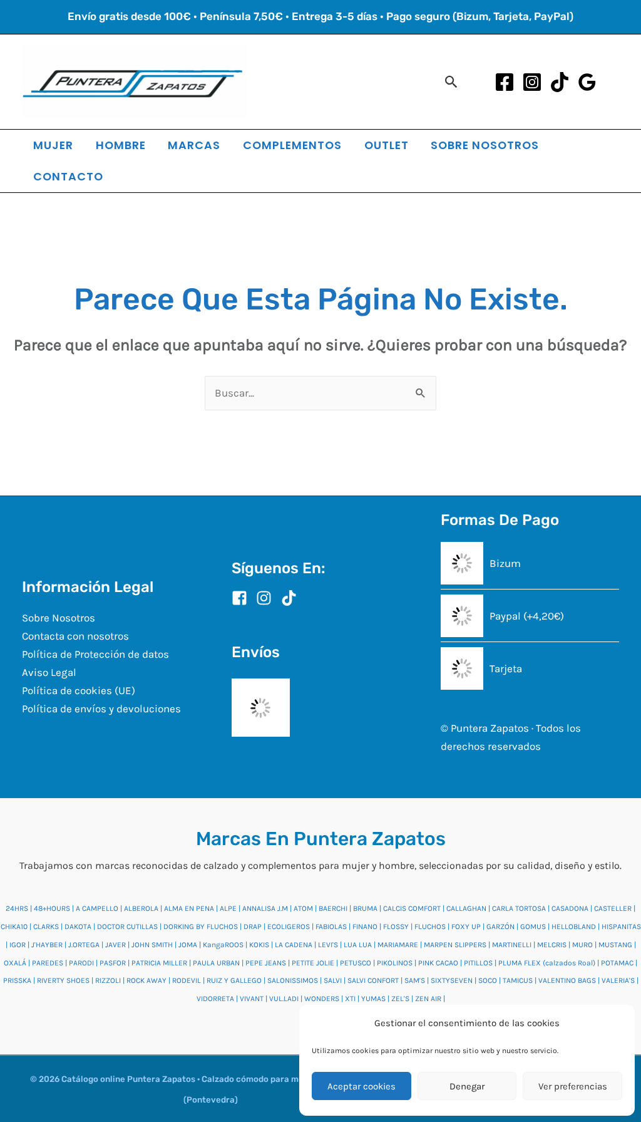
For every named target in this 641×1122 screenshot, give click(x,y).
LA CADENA (293, 944)
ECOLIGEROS (288, 926)
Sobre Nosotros (58, 617)
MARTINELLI (511, 944)
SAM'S (414, 980)
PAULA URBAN (216, 962)
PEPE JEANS (265, 962)
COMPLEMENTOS (292, 145)
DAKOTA (77, 926)
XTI (350, 998)
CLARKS (46, 926)
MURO (582, 944)
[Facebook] (505, 82)
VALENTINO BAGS (567, 980)
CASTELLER (613, 908)
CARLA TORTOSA (519, 908)
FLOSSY (396, 926)
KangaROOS (223, 944)
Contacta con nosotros (75, 636)
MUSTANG (615, 944)
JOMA (187, 944)
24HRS (17, 908)
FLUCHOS (430, 926)
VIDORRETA (215, 998)
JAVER (115, 944)
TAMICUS (518, 980)
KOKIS (259, 944)
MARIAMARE (397, 944)
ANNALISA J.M (265, 908)
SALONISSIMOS (292, 980)
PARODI (81, 962)
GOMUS (533, 926)
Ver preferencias (572, 1086)
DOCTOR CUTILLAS (127, 926)
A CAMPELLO (97, 908)
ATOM (303, 908)
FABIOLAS (331, 926)
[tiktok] (291, 598)
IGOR (17, 944)
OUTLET (386, 145)
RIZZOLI (108, 980)
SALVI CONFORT (373, 980)
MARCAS (194, 145)
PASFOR (113, 962)
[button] (451, 81)
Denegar (467, 1086)
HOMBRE (121, 145)
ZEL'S (400, 998)
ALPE (228, 908)
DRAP (253, 926)
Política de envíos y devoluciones (101, 708)
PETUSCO (355, 962)
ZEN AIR (428, 998)
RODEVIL (186, 980)
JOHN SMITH (152, 944)
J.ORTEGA (84, 944)
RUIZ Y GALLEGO (234, 980)
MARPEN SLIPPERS (455, 944)
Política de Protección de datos (95, 654)
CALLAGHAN (466, 908)
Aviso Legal (49, 672)
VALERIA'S (618, 980)
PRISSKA (17, 980)
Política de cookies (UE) (78, 690)
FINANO (364, 926)
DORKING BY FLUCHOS (200, 926)
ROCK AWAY (146, 980)
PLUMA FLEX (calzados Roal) (546, 962)
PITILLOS (478, 962)
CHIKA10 (14, 926)
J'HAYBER (47, 944)
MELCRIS (552, 944)
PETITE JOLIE (313, 962)
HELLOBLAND (573, 926)
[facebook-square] (243, 598)
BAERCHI (333, 908)
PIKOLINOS (395, 962)
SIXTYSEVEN (452, 980)
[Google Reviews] (587, 82)
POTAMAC (617, 962)
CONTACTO (68, 176)
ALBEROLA (141, 908)
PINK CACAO (438, 962)
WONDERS (321, 998)
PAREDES (47, 962)
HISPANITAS (621, 926)
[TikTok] (560, 82)
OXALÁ (15, 962)
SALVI (333, 980)
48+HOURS (52, 908)
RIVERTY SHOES (63, 980)
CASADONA (569, 908)
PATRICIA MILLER (159, 962)
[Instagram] (532, 82)
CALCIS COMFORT (412, 908)
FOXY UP (466, 926)
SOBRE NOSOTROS (485, 145)
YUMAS (373, 998)
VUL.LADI (284, 998)
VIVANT (252, 998)
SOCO (487, 980)
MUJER (53, 145)
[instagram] (267, 598)
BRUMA (365, 908)
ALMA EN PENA (189, 908)
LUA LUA (358, 944)
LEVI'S (328, 944)
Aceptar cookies (361, 1086)
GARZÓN (500, 926)
